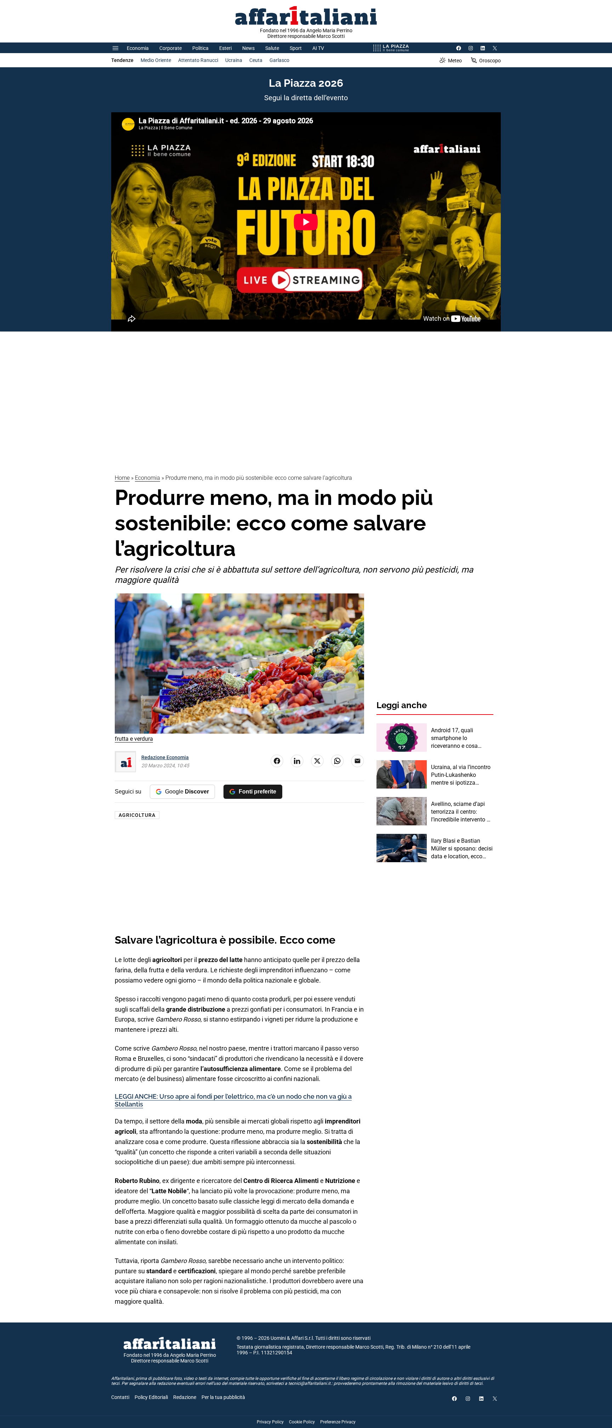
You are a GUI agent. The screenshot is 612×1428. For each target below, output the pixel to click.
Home (122, 477)
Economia (138, 48)
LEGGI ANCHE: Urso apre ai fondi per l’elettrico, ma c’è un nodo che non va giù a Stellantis (233, 1100)
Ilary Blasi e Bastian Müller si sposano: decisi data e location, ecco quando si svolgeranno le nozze (462, 849)
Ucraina (233, 60)
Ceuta (255, 60)
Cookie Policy (302, 1422)
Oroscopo (490, 60)
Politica (200, 48)
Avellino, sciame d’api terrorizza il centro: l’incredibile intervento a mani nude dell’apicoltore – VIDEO (460, 812)
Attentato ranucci (198, 60)
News (248, 48)
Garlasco (279, 60)
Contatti (120, 1397)
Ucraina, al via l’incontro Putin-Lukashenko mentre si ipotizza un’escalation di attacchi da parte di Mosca (461, 775)
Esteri (225, 48)
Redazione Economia (165, 757)
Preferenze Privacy (338, 1422)
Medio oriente (156, 60)
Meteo (455, 60)
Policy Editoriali (151, 1397)
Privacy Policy (270, 1422)
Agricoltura (137, 815)
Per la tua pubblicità (223, 1397)
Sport (296, 48)
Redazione (184, 1397)
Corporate (170, 48)
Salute (272, 48)
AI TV (318, 48)
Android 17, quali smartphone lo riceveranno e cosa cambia (454, 738)
